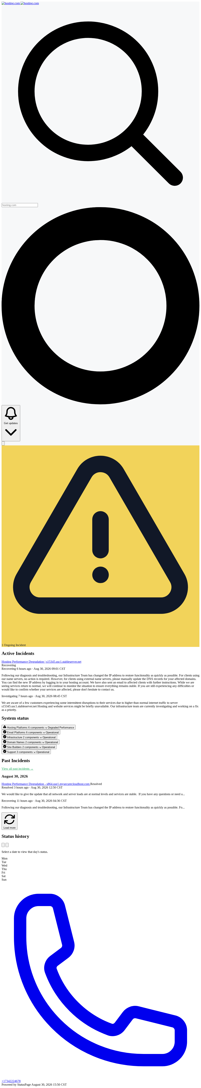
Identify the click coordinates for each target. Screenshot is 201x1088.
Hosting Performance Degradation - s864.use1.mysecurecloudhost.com (46, 784)
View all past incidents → (17, 768)
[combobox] (20, 205)
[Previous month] (3, 845)
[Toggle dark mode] (3, 443)
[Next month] (7, 845)
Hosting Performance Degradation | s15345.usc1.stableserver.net (41, 661)
